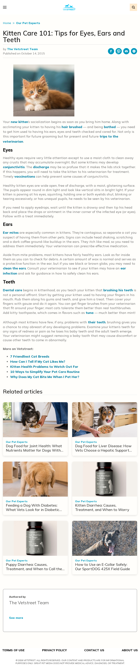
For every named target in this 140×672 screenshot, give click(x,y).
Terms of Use (13, 650)
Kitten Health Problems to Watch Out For (44, 367)
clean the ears (14, 268)
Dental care (12, 290)
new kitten (19, 122)
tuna (90, 313)
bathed (110, 127)
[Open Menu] (5, 7)
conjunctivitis (14, 167)
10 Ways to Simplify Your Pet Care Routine (44, 372)
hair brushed (72, 127)
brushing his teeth (118, 290)
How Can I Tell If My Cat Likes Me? (37, 361)
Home (7, 23)
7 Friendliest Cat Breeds (29, 356)
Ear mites (11, 232)
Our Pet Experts (28, 23)
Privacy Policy (54, 650)
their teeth (97, 322)
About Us (130, 650)
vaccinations (24, 176)
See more (16, 618)
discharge (41, 167)
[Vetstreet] (69, 7)
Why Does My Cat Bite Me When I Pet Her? (44, 377)
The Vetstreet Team (22, 49)
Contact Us (94, 650)
